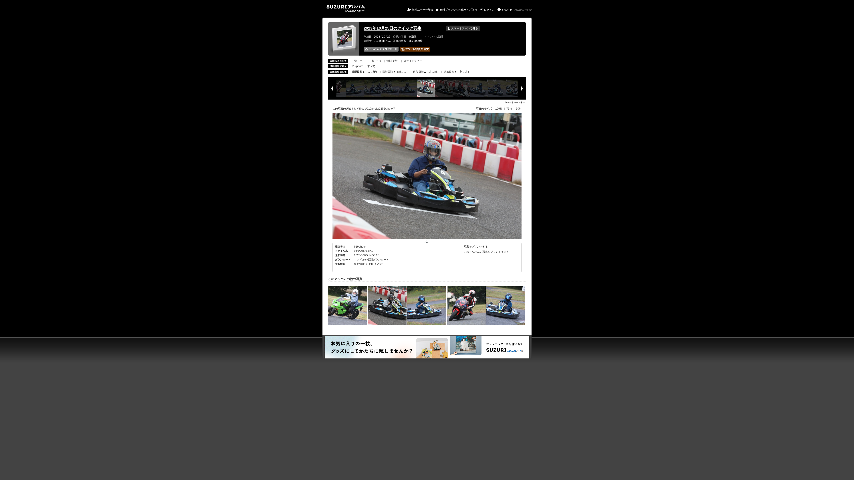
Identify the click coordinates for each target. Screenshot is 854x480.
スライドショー (413, 60)
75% (509, 108)
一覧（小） (358, 60)
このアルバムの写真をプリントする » (486, 251)
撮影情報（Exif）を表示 (368, 264)
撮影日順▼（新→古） (395, 71)
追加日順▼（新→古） (457, 71)
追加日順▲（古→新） (426, 71)
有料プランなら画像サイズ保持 (458, 9)
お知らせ (507, 9)
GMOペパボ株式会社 (523, 10)
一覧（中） (375, 60)
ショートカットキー (515, 102)
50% (519, 108)
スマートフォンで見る (463, 28)
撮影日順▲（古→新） (365, 71)
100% (499, 108)
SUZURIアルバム (345, 8)
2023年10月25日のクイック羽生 (392, 28)
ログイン (489, 9)
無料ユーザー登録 (422, 9)
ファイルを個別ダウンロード (371, 259)
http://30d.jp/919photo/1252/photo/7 (373, 108)
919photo (357, 66)
